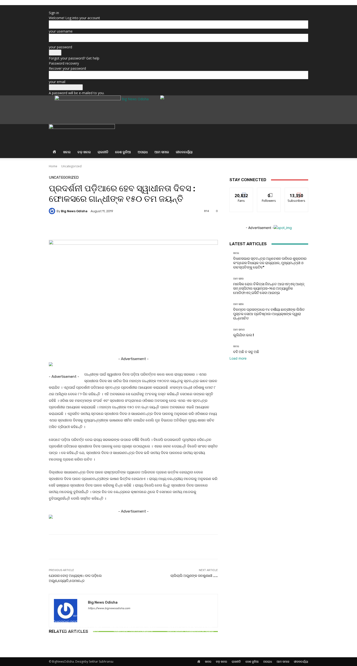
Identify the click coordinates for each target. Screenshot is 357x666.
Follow (269, 191)
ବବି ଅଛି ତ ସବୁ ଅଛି (246, 352)
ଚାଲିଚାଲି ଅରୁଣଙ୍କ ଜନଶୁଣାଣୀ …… (194, 575)
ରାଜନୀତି (103, 152)
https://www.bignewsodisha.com (109, 608)
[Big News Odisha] (53, 211)
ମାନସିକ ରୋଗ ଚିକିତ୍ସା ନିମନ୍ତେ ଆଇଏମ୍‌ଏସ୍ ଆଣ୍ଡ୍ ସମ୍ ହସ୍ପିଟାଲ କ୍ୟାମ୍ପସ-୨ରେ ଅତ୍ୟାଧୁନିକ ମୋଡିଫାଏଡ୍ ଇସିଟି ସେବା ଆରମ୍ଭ (133, 628)
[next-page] (52, 645)
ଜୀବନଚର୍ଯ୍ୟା (184, 152)
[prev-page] (50, 645)
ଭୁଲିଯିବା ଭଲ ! (243, 335)
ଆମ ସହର (133, 616)
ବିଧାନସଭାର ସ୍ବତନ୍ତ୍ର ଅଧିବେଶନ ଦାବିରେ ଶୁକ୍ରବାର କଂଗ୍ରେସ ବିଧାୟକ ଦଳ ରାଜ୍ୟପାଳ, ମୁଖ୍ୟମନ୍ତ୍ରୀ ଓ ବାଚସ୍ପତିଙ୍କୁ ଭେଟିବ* (76, 628)
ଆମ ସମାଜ (161, 152)
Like (241, 191)
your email (57, 81)
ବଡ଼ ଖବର (84, 152)
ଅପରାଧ (143, 152)
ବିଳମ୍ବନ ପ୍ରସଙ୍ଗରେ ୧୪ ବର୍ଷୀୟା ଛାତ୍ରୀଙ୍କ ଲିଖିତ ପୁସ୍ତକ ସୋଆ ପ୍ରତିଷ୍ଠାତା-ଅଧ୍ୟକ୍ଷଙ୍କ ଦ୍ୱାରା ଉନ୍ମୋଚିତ (190, 628)
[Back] (50, 7)
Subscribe (296, 191)
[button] (302, 130)
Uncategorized (71, 166)
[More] (180, 228)
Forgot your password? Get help (74, 58)
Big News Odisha (74, 211)
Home (53, 166)
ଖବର (67, 152)
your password (60, 47)
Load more (238, 358)
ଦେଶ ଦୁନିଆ (123, 152)
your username (61, 31)
